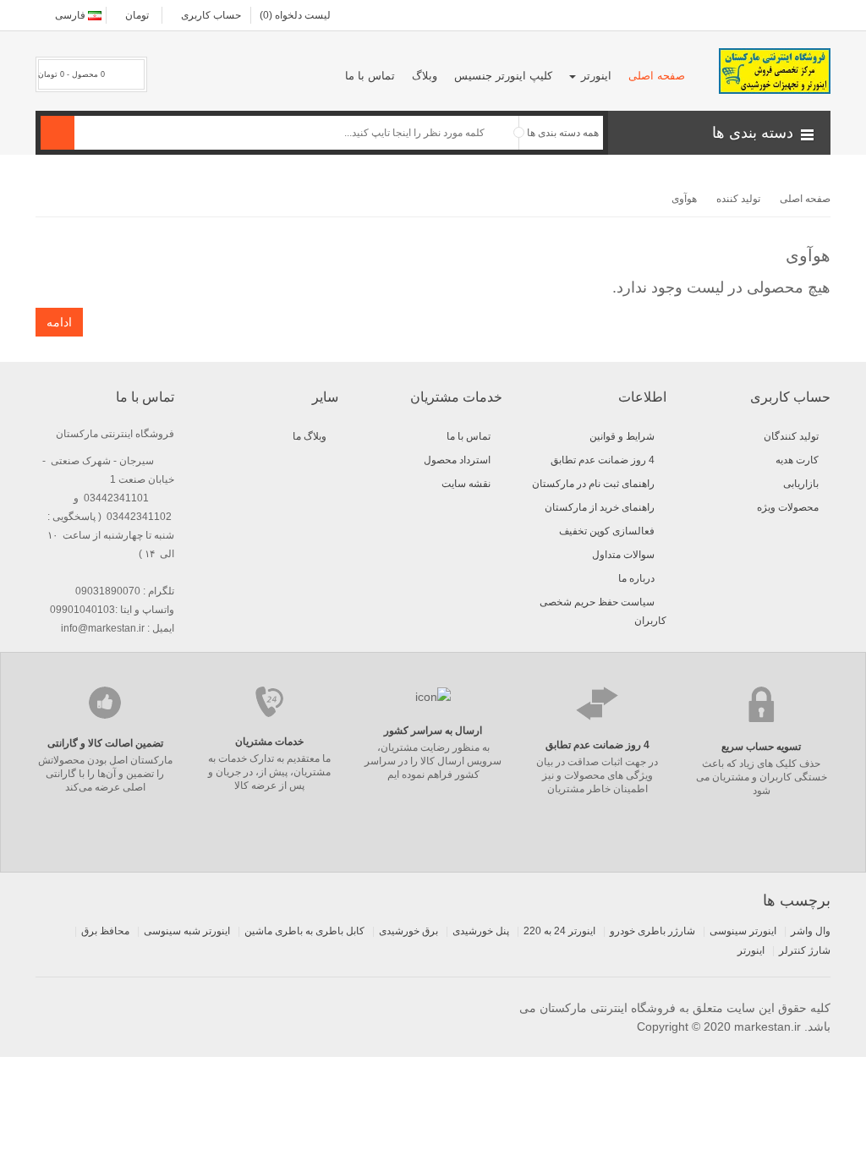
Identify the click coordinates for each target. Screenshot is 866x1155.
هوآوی (684, 199)
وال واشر (810, 931)
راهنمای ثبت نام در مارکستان (593, 484)
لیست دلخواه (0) (295, 15)
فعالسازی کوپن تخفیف (607, 531)
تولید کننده (738, 199)
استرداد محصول (457, 460)
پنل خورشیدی (480, 931)
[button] (719, 133)
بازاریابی (801, 484)
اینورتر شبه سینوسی (187, 931)
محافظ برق (105, 931)
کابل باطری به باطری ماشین (304, 931)
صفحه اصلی (805, 199)
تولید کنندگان (791, 436)
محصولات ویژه (788, 507)
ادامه (59, 322)
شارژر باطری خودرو (652, 931)
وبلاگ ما (309, 436)
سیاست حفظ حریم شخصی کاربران (603, 611)
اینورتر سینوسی (743, 931)
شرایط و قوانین (622, 436)
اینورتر (751, 950)
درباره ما (636, 578)
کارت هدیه (797, 460)
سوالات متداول (623, 555)
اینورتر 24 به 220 (559, 931)
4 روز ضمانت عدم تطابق (603, 460)
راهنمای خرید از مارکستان (600, 507)
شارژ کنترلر (804, 950)
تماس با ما (469, 436)
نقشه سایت (466, 484)
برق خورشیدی (408, 931)
